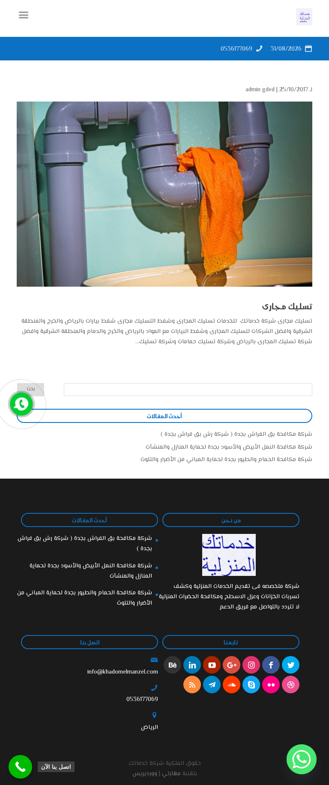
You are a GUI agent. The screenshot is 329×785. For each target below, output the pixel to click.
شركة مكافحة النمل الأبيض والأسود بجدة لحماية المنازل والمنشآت (229, 447)
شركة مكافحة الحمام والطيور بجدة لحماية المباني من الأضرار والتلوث (226, 459)
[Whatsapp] (302, 759)
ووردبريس (144, 774)
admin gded (260, 90)
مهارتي (171, 774)
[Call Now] (20, 403)
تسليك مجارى (287, 306)
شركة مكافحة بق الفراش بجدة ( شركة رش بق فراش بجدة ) (236, 434)
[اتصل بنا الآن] (20, 767)
